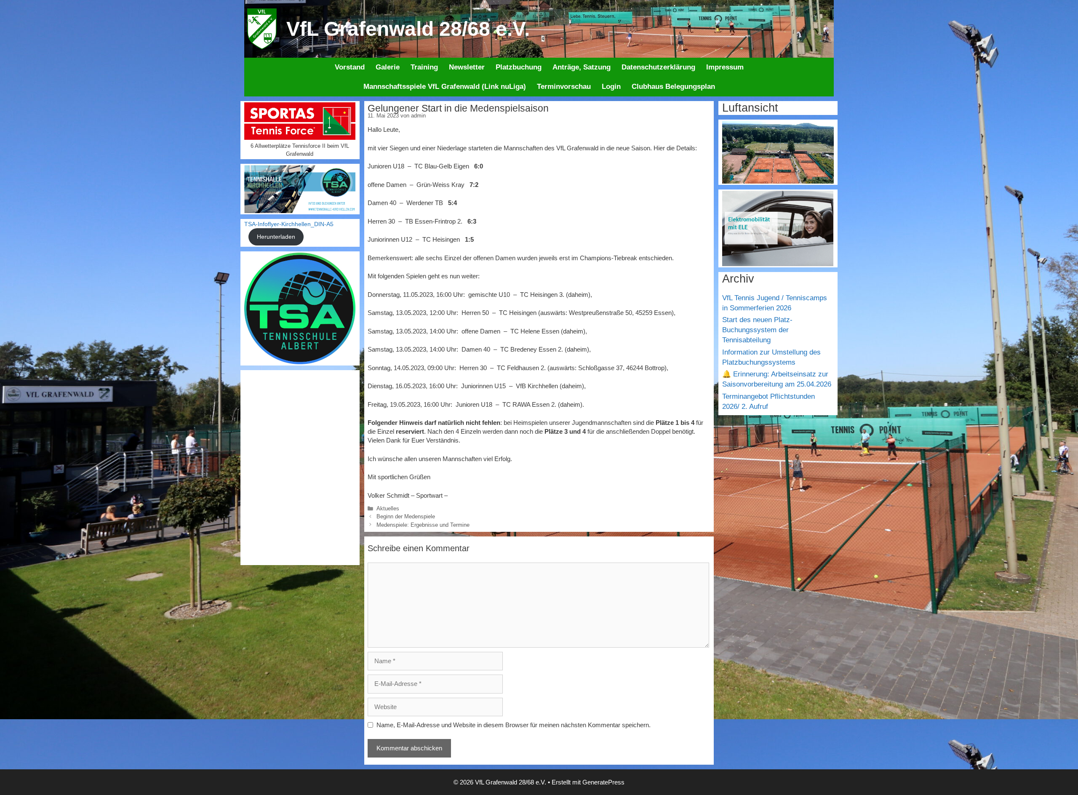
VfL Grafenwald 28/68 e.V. (408, 29)
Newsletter (467, 67)
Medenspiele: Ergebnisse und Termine (423, 525)
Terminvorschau (564, 87)
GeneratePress (603, 782)
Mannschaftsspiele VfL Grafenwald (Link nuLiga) (444, 87)
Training (424, 67)
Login (611, 87)
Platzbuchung (519, 67)
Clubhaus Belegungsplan (673, 87)
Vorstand (350, 67)
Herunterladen (276, 237)
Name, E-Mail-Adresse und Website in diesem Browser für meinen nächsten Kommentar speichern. (513, 724)
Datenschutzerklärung (658, 67)
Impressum (725, 67)
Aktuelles (387, 508)
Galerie (388, 67)
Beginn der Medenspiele (405, 516)
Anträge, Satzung (581, 67)
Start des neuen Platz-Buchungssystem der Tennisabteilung (757, 330)
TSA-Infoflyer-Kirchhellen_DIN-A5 (289, 224)
